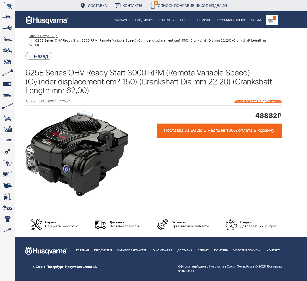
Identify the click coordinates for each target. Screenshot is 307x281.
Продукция (144, 20)
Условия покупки (231, 20)
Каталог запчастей (132, 250)
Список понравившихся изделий (191, 4)
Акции (256, 20)
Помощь (204, 20)
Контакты (132, 5)
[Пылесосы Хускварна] (7, 196)
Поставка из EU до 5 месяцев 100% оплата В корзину (219, 130)
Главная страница (43, 36)
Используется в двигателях (258, 101)
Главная (82, 250)
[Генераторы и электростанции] (7, 162)
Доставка (97, 5)
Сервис (185, 20)
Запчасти (121, 20)
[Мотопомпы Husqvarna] (7, 185)
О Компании (162, 250)
